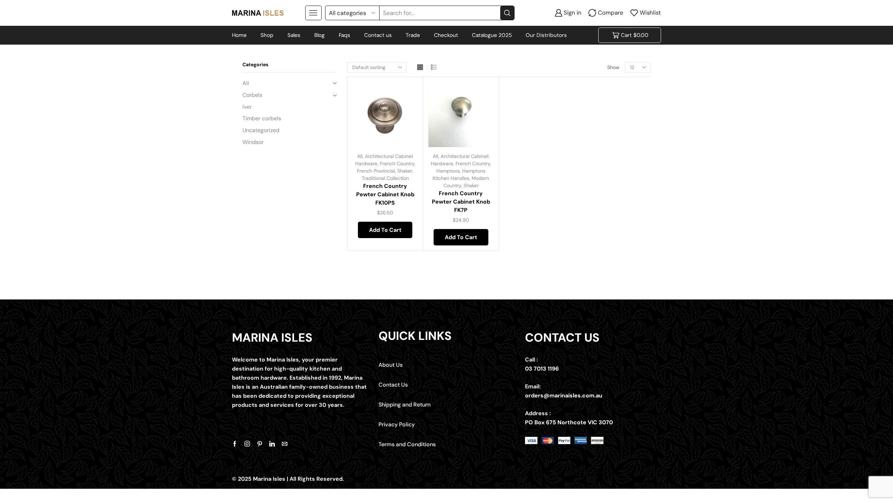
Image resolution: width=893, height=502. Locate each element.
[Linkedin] (272, 444)
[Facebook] (235, 444)
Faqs (344, 35)
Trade (413, 35)
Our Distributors (546, 35)
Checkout (446, 35)
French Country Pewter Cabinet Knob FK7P (461, 202)
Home (239, 35)
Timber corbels (261, 118)
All (359, 156)
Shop (267, 35)
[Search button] (507, 13)
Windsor (253, 142)
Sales (293, 35)
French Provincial (376, 171)
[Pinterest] (259, 444)
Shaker (404, 171)
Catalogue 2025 (492, 35)
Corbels (252, 95)
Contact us (378, 35)
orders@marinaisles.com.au (563, 395)
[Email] (284, 444)
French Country (397, 163)
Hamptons (448, 171)
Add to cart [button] (404, 101)
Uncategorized (260, 130)
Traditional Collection (385, 178)
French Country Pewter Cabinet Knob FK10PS (385, 194)
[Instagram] (247, 444)
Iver (247, 107)
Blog (319, 35)
